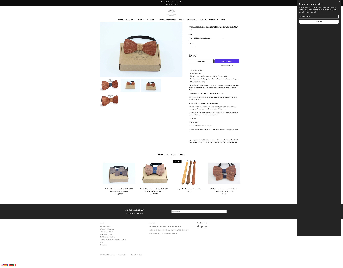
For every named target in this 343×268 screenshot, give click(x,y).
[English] (2, 265)
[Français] (8, 265)
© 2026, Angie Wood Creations (107, 255)
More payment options (227, 65)
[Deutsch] (11, 265)
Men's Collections (106, 226)
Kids (181, 20)
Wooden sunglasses (106, 234)
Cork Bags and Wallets (107, 237)
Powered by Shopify (123, 255)
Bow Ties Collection (106, 232)
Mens (140, 20)
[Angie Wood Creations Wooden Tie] (189, 173)
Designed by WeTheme (136, 255)
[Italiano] (14, 265)
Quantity (191, 43)
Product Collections (126, 20)
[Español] (5, 265)
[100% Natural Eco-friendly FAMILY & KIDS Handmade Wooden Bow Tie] (119, 173)
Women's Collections (107, 229)
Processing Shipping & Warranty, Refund (113, 240)
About (102, 242)
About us (202, 20)
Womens (150, 20)
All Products (191, 20)
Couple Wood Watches (167, 20)
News (223, 20)
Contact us (103, 245)
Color (190, 34)
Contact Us (213, 20)
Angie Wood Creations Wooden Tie (189, 189)
